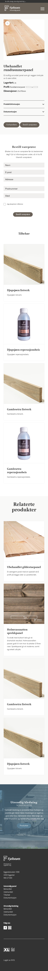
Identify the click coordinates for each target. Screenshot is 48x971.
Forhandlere (11, 125)
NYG (13, 960)
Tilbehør (7, 895)
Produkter (24, 825)
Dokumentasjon (10, 898)
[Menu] (41, 7)
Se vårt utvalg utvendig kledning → (15, 1)
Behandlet (8, 889)
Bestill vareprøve (30, 125)
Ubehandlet (8, 892)
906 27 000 (8, 878)
